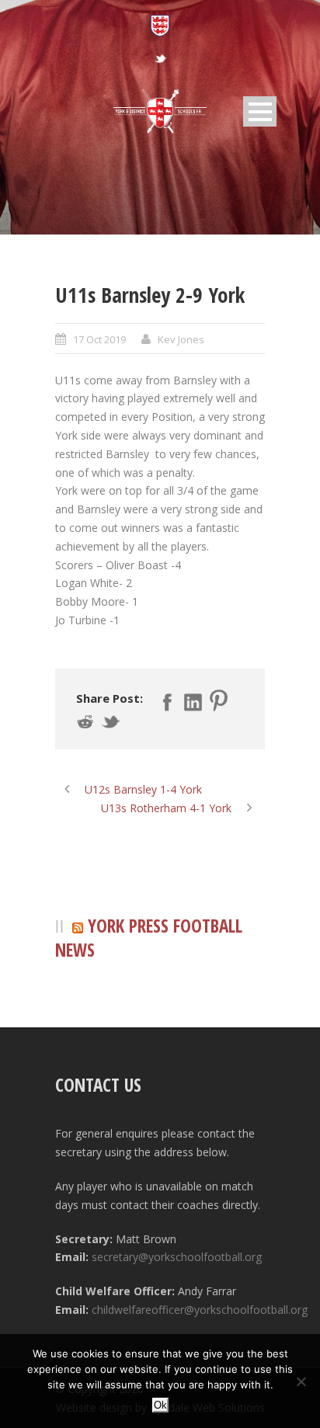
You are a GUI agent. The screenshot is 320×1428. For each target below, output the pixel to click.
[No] (300, 1381)
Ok (160, 1405)
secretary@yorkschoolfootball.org (177, 1256)
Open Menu (260, 111)
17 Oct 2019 (99, 339)
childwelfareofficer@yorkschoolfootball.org (200, 1309)
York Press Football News (148, 937)
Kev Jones (181, 339)
